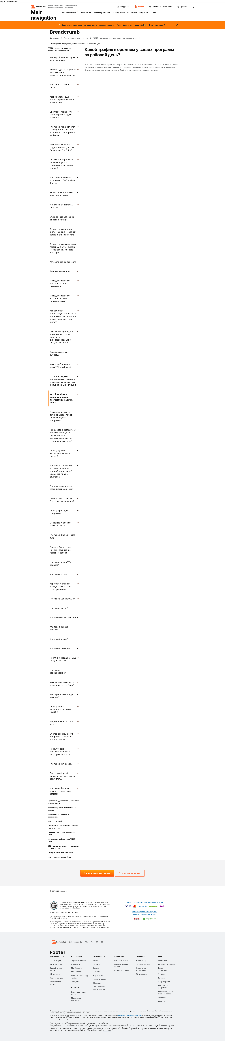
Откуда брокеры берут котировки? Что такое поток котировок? (61, 737)
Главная (56, 38)
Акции (95, 960)
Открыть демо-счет (130, 873)
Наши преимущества (166, 964)
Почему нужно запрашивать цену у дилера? (60, 453)
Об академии (141, 974)
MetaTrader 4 (76, 968)
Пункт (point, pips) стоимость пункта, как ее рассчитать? (62, 776)
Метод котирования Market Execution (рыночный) (60, 283)
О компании (162, 960)
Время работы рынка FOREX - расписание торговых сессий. (60, 550)
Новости (161, 1001)
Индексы (96, 964)
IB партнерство (164, 982)
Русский (184, 7)
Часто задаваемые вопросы (76, 38)
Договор (161, 978)
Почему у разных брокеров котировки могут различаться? (60, 752)
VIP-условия (55, 974)
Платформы (85, 12)
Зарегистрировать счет (97, 873)
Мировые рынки (121, 960)
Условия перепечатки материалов (144, 912)
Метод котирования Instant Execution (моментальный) (60, 298)
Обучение (143, 12)
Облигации (97, 983)
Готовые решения (101, 12)
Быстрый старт (56, 964)
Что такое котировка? (61, 764)
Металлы (96, 972)
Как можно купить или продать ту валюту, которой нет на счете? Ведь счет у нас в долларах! (61, 471)
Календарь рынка (121, 970)
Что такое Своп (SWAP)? (62, 598)
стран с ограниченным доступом (130, 1015)
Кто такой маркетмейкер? (63, 617)
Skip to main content (9, 1)
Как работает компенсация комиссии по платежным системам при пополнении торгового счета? (63, 316)
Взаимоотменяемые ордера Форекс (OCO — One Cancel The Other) (62, 147)
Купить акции (55, 960)
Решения (75, 988)
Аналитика (132, 12)
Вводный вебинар (143, 964)
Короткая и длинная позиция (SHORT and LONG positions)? (60, 586)
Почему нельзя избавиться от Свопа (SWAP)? (60, 709)
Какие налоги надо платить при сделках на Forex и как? (62, 100)
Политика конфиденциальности (144, 914)
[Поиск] (192, 7)
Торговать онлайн (78, 960)
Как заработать (69, 12)
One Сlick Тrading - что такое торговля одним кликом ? (61, 115)
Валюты (96, 968)
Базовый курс (141, 960)
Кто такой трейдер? (60, 648)
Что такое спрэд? (59, 608)
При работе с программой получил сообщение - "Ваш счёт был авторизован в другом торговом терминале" (63, 435)
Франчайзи (162, 998)
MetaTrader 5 (76, 972)
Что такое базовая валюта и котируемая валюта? (60, 791)
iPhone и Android (78, 964)
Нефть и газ (98, 976)
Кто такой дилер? (59, 639)
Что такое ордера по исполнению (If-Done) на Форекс (62, 180)
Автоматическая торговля (63, 262)
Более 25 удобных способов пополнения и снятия (145, 902)
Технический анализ (60, 271)
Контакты (161, 974)
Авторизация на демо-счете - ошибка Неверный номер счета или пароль (63, 232)
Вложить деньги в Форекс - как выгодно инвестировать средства (63, 72)
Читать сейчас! (156, 25)
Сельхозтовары (99, 979)
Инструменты (118, 12)
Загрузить (75, 982)
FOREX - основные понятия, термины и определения (115, 38)
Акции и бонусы (56, 978)
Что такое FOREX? (59, 574)
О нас (153, 12)
